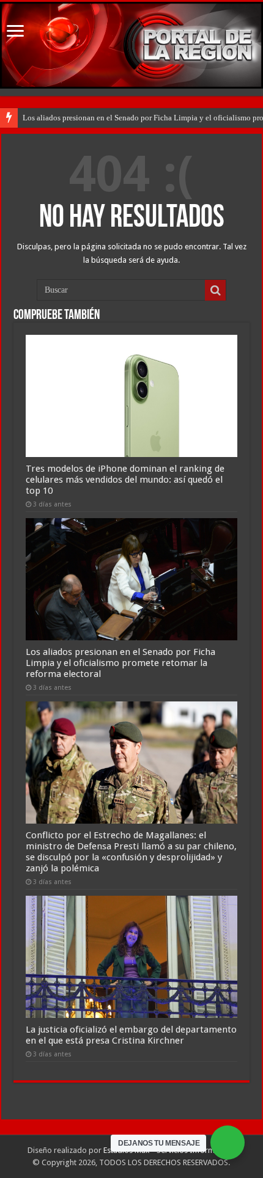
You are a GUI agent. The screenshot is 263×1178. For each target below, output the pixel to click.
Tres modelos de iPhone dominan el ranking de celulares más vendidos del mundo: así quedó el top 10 (125, 479)
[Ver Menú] (15, 32)
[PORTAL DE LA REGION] (131, 45)
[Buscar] (215, 290)
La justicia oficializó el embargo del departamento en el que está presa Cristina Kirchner (131, 1035)
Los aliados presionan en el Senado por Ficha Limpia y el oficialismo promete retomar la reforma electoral (120, 662)
